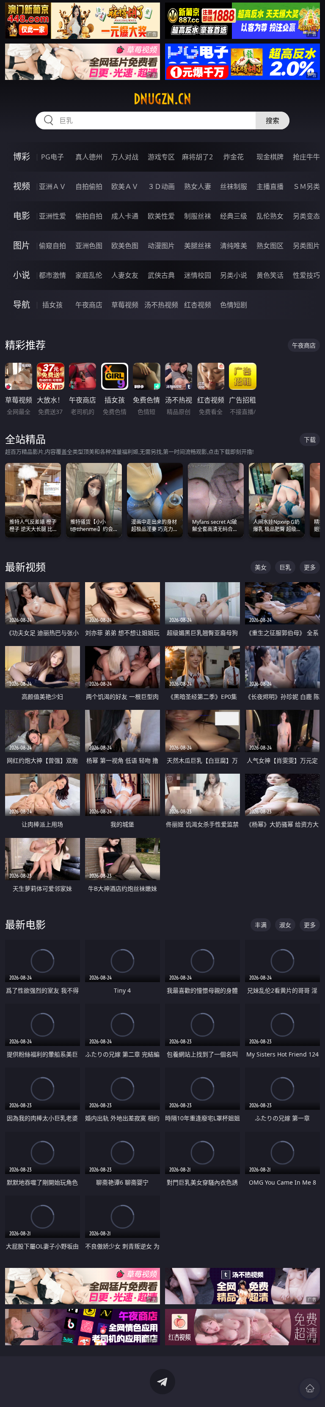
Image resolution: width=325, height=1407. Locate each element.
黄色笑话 (270, 275)
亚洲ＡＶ (52, 186)
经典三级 (233, 216)
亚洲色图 (88, 245)
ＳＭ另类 (306, 186)
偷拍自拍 (88, 216)
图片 (21, 245)
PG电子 (52, 157)
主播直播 (270, 186)
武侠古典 (161, 275)
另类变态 (306, 216)
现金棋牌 (270, 157)
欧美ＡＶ (124, 186)
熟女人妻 (197, 186)
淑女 (285, 925)
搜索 (272, 120)
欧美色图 (124, 245)
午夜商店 (88, 304)
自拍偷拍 (88, 186)
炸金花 (233, 157)
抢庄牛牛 (306, 157)
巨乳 (285, 567)
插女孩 (52, 304)
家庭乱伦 (88, 275)
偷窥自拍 (52, 245)
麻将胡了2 (197, 157)
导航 (21, 304)
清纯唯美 (233, 245)
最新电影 (25, 924)
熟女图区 (270, 245)
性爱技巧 (306, 275)
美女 (261, 567)
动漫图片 (161, 245)
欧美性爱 (161, 216)
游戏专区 (161, 157)
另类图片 (306, 245)
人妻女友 (124, 275)
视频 (21, 186)
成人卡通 (124, 216)
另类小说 (233, 275)
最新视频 (25, 567)
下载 (310, 439)
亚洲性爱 (52, 216)
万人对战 (124, 157)
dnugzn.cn (162, 98)
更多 (310, 567)
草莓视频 (124, 304)
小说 (21, 275)
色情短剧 (233, 304)
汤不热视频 (161, 304)
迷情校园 (197, 275)
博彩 (21, 156)
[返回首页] (310, 1388)
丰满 (261, 925)
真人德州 (88, 157)
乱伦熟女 (270, 216)
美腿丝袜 (197, 245)
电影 (21, 216)
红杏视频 (197, 304)
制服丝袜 (197, 216)
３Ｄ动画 (161, 186)
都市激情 (52, 275)
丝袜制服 (233, 186)
